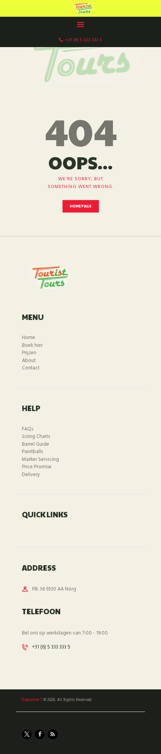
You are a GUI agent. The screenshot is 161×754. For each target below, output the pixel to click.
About (29, 361)
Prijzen (29, 353)
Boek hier (32, 345)
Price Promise (37, 467)
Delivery (31, 475)
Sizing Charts (36, 436)
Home (28, 338)
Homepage (81, 206)
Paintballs (32, 452)
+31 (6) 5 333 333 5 (51, 647)
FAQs (27, 429)
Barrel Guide (35, 444)
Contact (30, 368)
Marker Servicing (40, 459)
